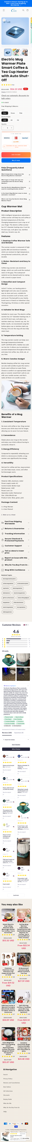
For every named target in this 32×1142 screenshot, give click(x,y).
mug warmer (6, 602)
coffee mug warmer (8, 583)
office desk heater (18, 602)
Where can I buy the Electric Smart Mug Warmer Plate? (15, 199)
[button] (4, 10)
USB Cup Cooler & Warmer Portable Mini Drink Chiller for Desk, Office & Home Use (8, 1009)
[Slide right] (30, 53)
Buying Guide (7, 1099)
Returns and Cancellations (11, 1082)
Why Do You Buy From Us (11, 1107)
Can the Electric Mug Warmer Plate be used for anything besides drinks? (15, 188)
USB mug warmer (7, 612)
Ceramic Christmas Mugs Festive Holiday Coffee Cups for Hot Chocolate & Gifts (23, 1047)
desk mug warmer (17, 588)
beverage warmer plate (9, 578)
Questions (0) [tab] (18, 733)
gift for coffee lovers (8, 597)
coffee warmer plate (22, 583)
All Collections (8, 1091)
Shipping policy (22, 1134)
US (11, 120)
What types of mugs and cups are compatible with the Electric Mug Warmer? (15, 181)
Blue (4, 113)
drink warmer (6, 593)
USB (4, 120)
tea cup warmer (21, 607)
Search (5, 1074)
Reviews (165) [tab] (7, 733)
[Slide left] (2, 53)
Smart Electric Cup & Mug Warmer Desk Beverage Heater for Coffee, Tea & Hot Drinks (8, 929)
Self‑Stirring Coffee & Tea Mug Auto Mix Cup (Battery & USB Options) (23, 1009)
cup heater (6, 588)
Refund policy (14, 1132)
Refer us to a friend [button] (9, 514)
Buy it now (16, 160)
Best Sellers (7, 1087)
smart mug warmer (8, 607)
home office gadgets (23, 597)
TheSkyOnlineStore (15, 1129)
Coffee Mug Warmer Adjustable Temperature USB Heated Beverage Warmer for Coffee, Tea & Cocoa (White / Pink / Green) (23, 931)
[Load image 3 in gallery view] (24, 52)
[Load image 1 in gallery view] (7, 52)
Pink (20, 113)
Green (13, 113)
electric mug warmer (19, 593)
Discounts (6, 1095)
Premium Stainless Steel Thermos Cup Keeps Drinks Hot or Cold (8, 971)
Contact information (17, 1137)
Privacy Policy (7, 1078)
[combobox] (28, 739)
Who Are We (7, 1103)
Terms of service (12, 1134)
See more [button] (7, 767)
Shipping (3, 91)
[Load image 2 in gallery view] (16, 52)
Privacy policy (23, 1132)
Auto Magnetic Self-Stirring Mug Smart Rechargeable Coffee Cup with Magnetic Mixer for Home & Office (8, 1048)
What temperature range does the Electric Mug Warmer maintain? (15, 174)
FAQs (5, 1111)
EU (18, 120)
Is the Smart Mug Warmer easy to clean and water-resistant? (15, 194)
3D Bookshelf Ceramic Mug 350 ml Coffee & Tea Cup (24, 970)
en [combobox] (26, 625)
